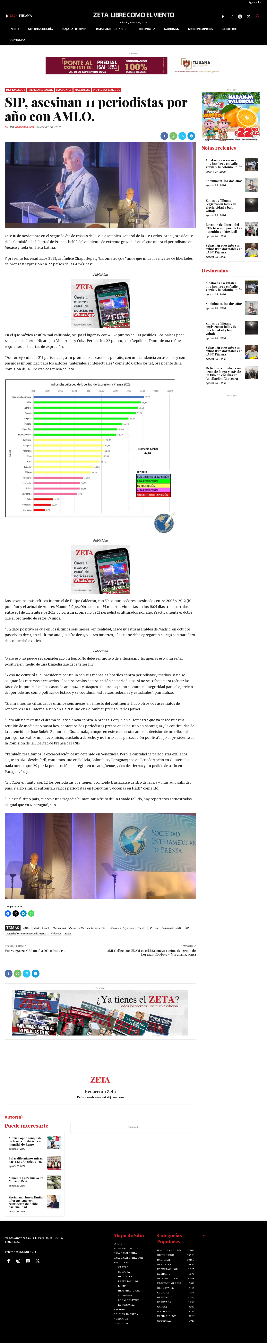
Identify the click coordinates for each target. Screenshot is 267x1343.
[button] (257, 16)
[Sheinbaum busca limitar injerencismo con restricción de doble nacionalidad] (54, 1201)
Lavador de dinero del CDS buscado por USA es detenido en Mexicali (224, 227)
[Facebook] (223, 16)
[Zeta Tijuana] (133, 14)
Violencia (55, 933)
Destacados (15, 89)
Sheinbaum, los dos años (224, 181)
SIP (186, 928)
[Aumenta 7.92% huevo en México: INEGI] (54, 1182)
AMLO (26, 928)
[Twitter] (248, 16)
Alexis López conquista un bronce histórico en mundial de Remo (25, 1141)
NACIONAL (82, 89)
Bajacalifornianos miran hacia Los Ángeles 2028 (26, 1160)
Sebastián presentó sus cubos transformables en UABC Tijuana (224, 248)
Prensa (154, 928)
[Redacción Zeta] (7, 127)
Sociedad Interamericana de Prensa (26, 933)
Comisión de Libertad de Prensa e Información (79, 928)
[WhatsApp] (173, 136)
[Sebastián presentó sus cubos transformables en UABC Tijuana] (251, 250)
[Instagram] (231, 16)
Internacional (41, 89)
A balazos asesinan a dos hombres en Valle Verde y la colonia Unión (224, 163)
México (142, 928)
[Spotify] (240, 16)
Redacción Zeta (24, 126)
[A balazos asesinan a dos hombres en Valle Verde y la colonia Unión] (251, 164)
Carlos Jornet (41, 928)
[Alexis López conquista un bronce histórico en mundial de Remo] (54, 1142)
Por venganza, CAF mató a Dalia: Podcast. (35, 951)
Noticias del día (106, 89)
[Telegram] (191, 136)
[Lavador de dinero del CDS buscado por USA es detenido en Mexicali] (251, 229)
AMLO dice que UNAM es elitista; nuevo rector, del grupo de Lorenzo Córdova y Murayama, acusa (151, 952)
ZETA (68, 933)
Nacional (63, 89)
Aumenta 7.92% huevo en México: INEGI (26, 1179)
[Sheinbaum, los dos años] (251, 185)
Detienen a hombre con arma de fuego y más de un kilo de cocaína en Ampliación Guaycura (223, 373)
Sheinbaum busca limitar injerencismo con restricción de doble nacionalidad (26, 1202)
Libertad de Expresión (121, 928)
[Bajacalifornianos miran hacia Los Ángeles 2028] (54, 1162)
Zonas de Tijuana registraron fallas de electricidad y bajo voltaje (221, 205)
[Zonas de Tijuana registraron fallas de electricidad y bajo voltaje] (251, 205)
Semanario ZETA (171, 928)
